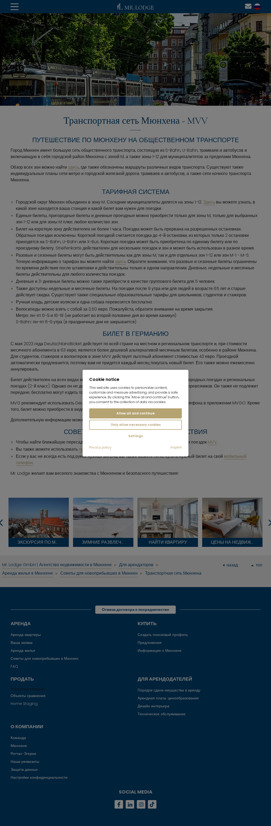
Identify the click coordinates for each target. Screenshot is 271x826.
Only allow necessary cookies (136, 424)
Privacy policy (100, 447)
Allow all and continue (135, 413)
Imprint (176, 447)
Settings (135, 436)
